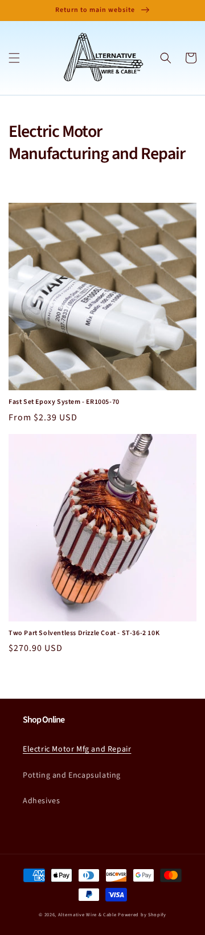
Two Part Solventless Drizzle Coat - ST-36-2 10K (84, 633)
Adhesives (41, 801)
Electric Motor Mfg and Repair (77, 749)
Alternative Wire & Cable (87, 914)
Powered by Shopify (142, 914)
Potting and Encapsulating (72, 775)
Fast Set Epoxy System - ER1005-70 (64, 402)
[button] (14, 57)
